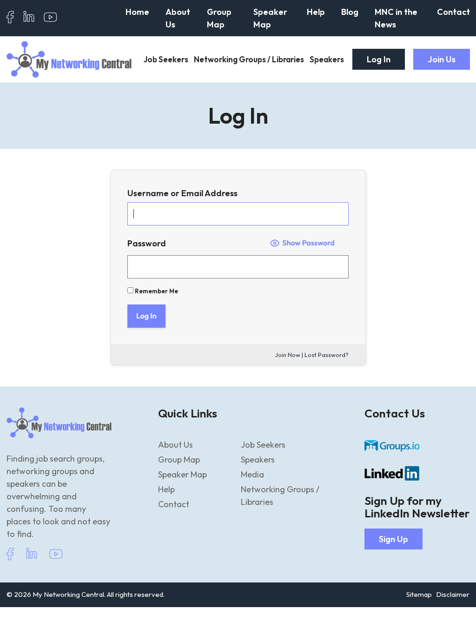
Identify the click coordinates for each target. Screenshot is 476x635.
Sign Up (393, 539)
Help (316, 12)
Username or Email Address (182, 193)
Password (146, 243)
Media (252, 474)
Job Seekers (166, 59)
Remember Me (155, 291)
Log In (378, 59)
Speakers (327, 59)
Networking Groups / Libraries (249, 59)
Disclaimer (452, 594)
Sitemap (419, 594)
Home (137, 12)
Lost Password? (326, 354)
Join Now (287, 354)
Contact (453, 12)
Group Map (219, 18)
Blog (349, 12)
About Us (177, 18)
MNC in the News (396, 18)
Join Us (442, 59)
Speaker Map (270, 18)
